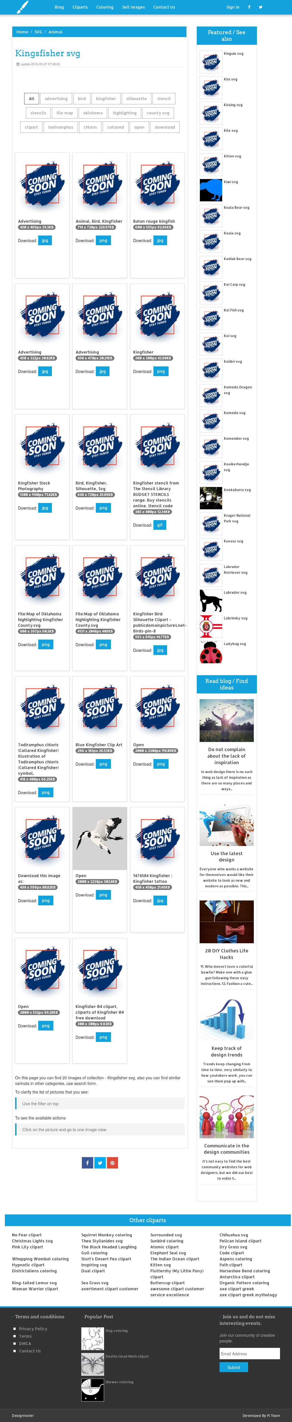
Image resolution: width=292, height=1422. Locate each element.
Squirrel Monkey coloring (106, 1234)
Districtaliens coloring (34, 1270)
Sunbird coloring (166, 1240)
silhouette (136, 98)
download (165, 127)
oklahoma (93, 112)
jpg (45, 240)
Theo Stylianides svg (102, 1240)
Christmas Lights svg (32, 1240)
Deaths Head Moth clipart (127, 1356)
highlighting (125, 112)
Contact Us (164, 7)
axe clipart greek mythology (248, 1294)
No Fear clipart (27, 1234)
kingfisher (106, 98)
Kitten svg (160, 1264)
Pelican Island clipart (240, 1240)
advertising (56, 98)
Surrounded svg (166, 1234)
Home (22, 31)
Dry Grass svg (233, 1246)
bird (82, 98)
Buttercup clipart (167, 1282)
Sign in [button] (233, 7)
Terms (25, 1336)
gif (160, 524)
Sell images (133, 7)
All (32, 98)
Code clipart (232, 1252)
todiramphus (60, 127)
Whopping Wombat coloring (40, 1258)
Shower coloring (119, 1382)
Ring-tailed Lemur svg (34, 1282)
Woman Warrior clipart (35, 1288)
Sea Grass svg (94, 1282)
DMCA (25, 1343)
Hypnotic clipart (28, 1264)
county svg (158, 112)
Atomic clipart (164, 1246)
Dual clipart (93, 1270)
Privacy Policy (33, 1328)
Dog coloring (117, 1330)
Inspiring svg (94, 1264)
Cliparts (80, 7)
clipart (31, 127)
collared (115, 127)
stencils (38, 112)
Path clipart (231, 1264)
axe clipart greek (237, 1288)
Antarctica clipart (237, 1276)
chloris (90, 127)
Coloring (104, 7)
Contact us (30, 1350)
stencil (164, 98)
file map (64, 112)
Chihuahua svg (234, 1234)
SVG (38, 31)
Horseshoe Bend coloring (245, 1270)
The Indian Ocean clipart (174, 1258)
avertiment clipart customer (109, 1288)
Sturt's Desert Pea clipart (106, 1258)
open (139, 127)
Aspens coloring (236, 1258)
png (103, 240)
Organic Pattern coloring (244, 1282)
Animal (55, 31)
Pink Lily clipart (27, 1246)
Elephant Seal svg (168, 1252)
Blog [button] (59, 7)
